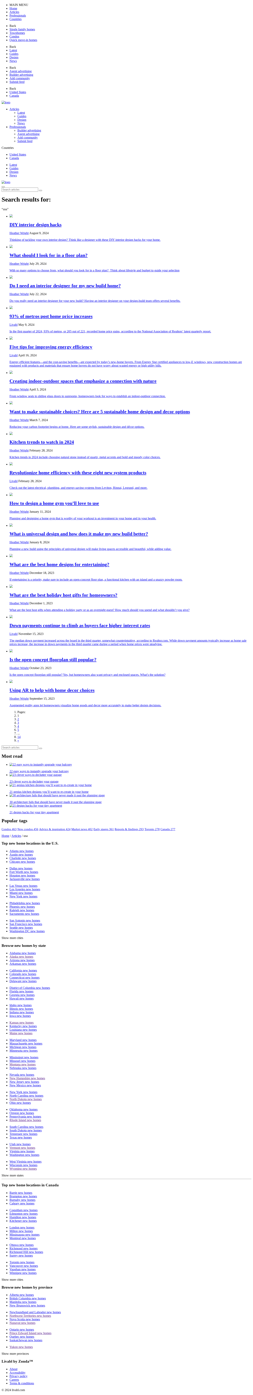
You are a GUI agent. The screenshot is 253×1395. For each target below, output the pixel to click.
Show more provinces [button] (15, 1353)
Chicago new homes (22, 861)
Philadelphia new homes (24, 903)
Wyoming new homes (23, 1168)
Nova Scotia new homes (24, 1319)
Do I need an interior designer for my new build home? (65, 285)
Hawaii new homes (21, 998)
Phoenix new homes (22, 906)
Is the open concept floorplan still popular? (52, 659)
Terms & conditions (21, 1383)
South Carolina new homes (26, 1126)
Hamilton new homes (22, 1217)
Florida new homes (21, 991)
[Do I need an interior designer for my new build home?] (130, 277)
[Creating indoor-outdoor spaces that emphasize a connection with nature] (130, 373)
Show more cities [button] (12, 938)
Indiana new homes (21, 1012)
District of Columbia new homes (29, 987)
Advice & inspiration (55, 829)
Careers (14, 1379)
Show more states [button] (13, 1175)
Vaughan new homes (22, 1269)
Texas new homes (20, 1137)
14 (19, 737)
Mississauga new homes (24, 1234)
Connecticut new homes (24, 977)
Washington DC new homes (27, 931)
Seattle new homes (21, 927)
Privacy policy (18, 1376)
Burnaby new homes (22, 1200)
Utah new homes (20, 1144)
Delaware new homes (23, 981)
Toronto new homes (21, 1262)
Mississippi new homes (23, 1057)
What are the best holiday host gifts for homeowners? (63, 595)
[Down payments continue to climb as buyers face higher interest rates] (130, 617)
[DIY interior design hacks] (130, 216)
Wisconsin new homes (23, 1165)
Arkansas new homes (22, 963)
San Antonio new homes (24, 920)
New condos (27, 829)
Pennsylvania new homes (25, 1116)
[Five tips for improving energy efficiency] (130, 338)
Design (13, 172)
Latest (13, 164)
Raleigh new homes (21, 910)
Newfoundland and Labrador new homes (35, 1312)
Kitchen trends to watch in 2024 (41, 442)
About (13, 1369)
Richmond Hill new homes (26, 1252)
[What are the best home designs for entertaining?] (130, 556)
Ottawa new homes (21, 1245)
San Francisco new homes (25, 924)
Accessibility (17, 1372)
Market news (82, 829)
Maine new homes (20, 1033)
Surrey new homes (21, 1255)
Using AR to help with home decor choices (51, 690)
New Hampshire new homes (27, 1078)
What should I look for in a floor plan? (48, 255)
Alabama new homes (22, 953)
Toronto (152, 829)
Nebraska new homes (22, 1068)
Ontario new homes (21, 1329)
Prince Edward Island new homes (30, 1333)
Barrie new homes (20, 1192)
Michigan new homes (22, 1047)
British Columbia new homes (27, 1298)
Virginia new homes (22, 1151)
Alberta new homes (21, 1294)
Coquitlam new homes (23, 1210)
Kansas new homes (21, 1022)
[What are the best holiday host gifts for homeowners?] (130, 587)
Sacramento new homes (24, 913)
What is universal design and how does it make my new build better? (78, 533)
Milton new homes (21, 1231)
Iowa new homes (20, 1016)
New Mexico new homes (25, 1085)
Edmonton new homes (23, 1213)
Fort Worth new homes (23, 872)
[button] (13, 8)
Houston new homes (22, 875)
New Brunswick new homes (27, 1305)
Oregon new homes (21, 1113)
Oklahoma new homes (23, 1109)
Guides (13, 168)
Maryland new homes (23, 1040)
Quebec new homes (21, 1336)
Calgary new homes (21, 1203)
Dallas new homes (20, 868)
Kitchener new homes (23, 1220)
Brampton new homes (23, 1196)
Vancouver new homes (23, 1265)
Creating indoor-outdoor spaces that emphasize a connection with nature (83, 381)
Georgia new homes (22, 995)
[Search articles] (40, 190)
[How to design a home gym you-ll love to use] (130, 495)
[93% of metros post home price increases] (130, 308)
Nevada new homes (21, 1074)
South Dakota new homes (25, 1130)
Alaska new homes (21, 956)
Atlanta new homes (21, 851)
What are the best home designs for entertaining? (59, 564)
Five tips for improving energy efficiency (50, 346)
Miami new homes (21, 893)
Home (5, 835)
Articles (14, 109)
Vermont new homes (22, 1147)
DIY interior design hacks (35, 224)
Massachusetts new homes (25, 1043)
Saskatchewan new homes (25, 1340)
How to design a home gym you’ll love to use (54, 503)
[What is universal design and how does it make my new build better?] (130, 525)
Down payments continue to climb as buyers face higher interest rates (79, 625)
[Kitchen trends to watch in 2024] (130, 434)
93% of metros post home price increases (51, 316)
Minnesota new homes (23, 1050)
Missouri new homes (22, 1061)
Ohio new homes (20, 1102)
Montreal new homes (22, 1238)
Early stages (103, 829)
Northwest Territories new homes (30, 1315)
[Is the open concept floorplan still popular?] (130, 651)
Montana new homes (22, 1064)
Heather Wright (19, 233)
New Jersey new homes (24, 1081)
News (13, 175)
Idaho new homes (20, 1005)
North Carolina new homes (26, 1095)
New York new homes (23, 896)
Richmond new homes (23, 1248)
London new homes (21, 1227)
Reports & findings (129, 829)
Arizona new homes (22, 960)
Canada (167, 829)
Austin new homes (21, 854)
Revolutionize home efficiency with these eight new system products (77, 472)
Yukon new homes (21, 1347)
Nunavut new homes (22, 1323)
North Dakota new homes (25, 1099)
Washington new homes (24, 1155)
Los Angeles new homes (24, 889)
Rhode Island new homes (25, 1120)
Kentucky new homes (23, 1026)
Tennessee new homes (23, 1134)
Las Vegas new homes (23, 885)
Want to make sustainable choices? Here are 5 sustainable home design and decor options (99, 411)
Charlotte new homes (22, 858)
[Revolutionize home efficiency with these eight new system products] (130, 464)
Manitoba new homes (22, 1302)
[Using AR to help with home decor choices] (130, 682)
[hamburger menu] (3, 186)
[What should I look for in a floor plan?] (130, 247)
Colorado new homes (22, 974)
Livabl (13, 324)
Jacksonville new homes (24, 879)
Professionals (17, 127)
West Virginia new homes (25, 1161)
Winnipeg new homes (23, 1273)
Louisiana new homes (23, 1029)
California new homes (23, 970)
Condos (9, 829)
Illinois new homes (21, 1008)
